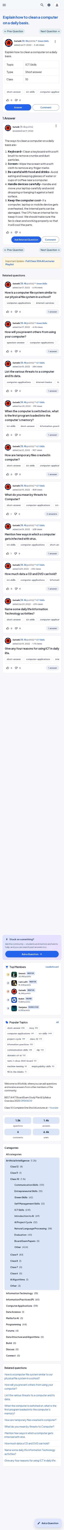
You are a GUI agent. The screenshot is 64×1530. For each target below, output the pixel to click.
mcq (33, 1028)
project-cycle (16, 1039)
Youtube (53, 1107)
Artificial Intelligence (18, 1160)
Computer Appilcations (19, 1305)
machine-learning (17, 1066)
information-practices (20, 1044)
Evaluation (20, 1234)
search (42, 5)
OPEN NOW (26, 1100)
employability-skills (43, 1066)
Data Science (13, 1311)
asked (17, 45)
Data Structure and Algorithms (22, 1336)
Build (9, 1343)
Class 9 (14, 1254)
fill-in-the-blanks (17, 1072)
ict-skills (30, 92)
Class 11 (14, 1172)
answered (17, 131)
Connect (11, 1355)
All (57, 1022)
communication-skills (19, 1050)
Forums (10, 1330)
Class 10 (14, 1179)
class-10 (36, 1039)
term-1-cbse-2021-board (22, 1061)
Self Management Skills (27, 1203)
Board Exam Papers (24, 1241)
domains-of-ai (16, 1055)
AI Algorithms (17, 1279)
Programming (13, 1324)
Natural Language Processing (30, 1228)
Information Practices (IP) (20, 1299)
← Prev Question (13, 31)
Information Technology (19, 1293)
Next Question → (50, 31)
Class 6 (14, 1273)
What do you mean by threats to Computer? (29, 1426)
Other (17, 1247)
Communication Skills (26, 1184)
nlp (40, 1050)
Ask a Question (47, 1523)
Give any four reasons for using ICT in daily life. (30, 1460)
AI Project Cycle (23, 1222)
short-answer (14, 92)
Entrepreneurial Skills (25, 1191)
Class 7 (14, 1267)
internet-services (45, 303)
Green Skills (43, 41)
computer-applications (19, 303)
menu (4, 5)
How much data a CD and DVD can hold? (31, 574)
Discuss (10, 1349)
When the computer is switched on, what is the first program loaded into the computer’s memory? (32, 415)
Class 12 (14, 1166)
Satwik (16, 283)
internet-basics (44, 382)
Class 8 (14, 1260)
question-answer (16, 342)
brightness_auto (49, 5)
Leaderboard (52, 967)
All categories (13, 1154)
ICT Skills (40, 362)
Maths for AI (12, 1318)
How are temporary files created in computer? (30, 1419)
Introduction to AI (24, 1216)
